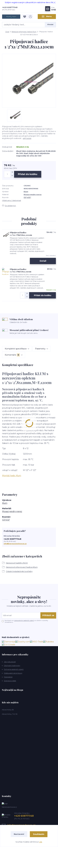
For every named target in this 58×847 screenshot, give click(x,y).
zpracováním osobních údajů (24, 620)
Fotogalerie (8, 677)
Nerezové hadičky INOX (17, 563)
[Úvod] (11, 16)
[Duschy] (22, 641)
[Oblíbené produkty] (25, 16)
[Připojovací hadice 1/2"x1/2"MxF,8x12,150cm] (5, 271)
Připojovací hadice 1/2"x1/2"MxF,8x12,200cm (21, 233)
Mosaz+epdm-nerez (33, 195)
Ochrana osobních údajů (14, 669)
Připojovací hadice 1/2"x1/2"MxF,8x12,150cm (20, 270)
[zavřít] (54, 2)
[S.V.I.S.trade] (8, 644)
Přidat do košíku (27, 174)
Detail (43, 261)
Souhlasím (38, 834)
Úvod (7, 32)
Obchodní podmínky (12, 666)
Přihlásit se (48, 615)
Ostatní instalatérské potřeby (19, 571)
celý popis (27, 138)
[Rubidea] (48, 641)
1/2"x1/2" (27, 197)
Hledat (50, 24)
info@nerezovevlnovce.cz (15, 544)
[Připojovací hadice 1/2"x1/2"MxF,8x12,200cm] (5, 234)
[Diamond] (8, 641)
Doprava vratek (10, 681)
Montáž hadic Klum (11, 475)
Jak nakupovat (10, 662)
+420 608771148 (9, 7)
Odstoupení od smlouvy (13, 673)
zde (40, 842)
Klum (26, 192)
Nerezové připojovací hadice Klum (24, 32)
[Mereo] (36, 641)
